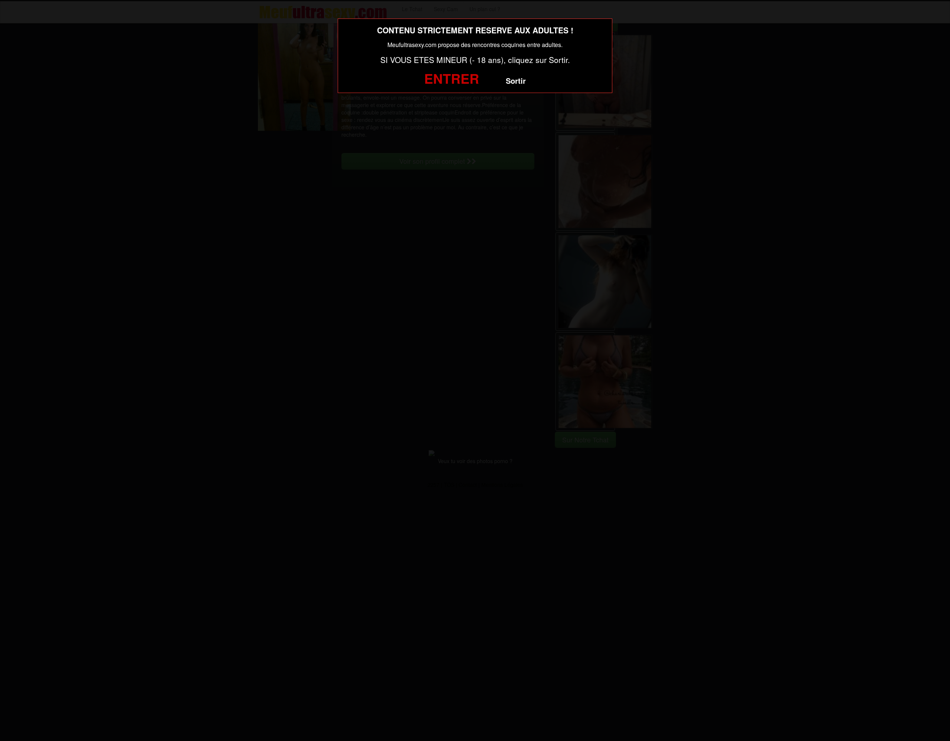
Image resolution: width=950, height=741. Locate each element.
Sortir (516, 80)
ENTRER (451, 78)
